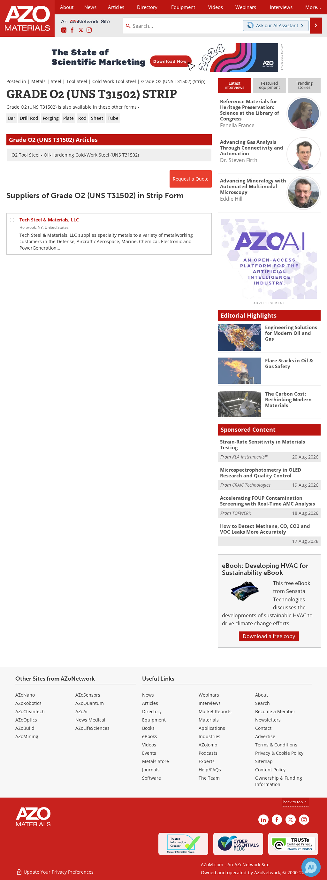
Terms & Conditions (276, 745)
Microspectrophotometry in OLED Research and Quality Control (260, 473)
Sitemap (264, 761)
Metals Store (155, 761)
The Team (209, 778)
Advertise (265, 736)
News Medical (90, 720)
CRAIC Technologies (251, 485)
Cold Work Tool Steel (114, 81)
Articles (150, 703)
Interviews (210, 703)
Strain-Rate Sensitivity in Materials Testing (262, 444)
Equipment (154, 720)
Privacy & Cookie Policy (279, 753)
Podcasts (208, 753)
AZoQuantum (89, 703)
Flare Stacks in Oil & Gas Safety (289, 363)
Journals (151, 770)
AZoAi (81, 711)
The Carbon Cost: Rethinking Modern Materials (288, 399)
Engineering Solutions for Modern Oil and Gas (291, 333)
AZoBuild (24, 728)
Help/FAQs (210, 770)
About (261, 695)
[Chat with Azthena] (311, 867)
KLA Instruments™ (250, 457)
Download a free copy (269, 636)
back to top (293, 802)
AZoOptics (26, 720)
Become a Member (275, 711)
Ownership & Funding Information (278, 781)
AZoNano (25, 695)
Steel (56, 81)
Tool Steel (76, 81)
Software (151, 778)
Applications (212, 728)
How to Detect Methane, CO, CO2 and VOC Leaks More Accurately (265, 529)
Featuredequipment (269, 85)
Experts (207, 761)
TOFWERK (241, 513)
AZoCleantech (30, 711)
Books (148, 728)
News (148, 695)
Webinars (209, 695)
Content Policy (270, 770)
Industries (209, 736)
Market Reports (215, 711)
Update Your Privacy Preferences (58, 872)
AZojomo (208, 745)
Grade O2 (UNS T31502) (166, 81)
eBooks (149, 736)
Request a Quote (191, 179)
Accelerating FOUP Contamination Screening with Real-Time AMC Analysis (267, 501)
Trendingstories (304, 85)
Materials (209, 720)
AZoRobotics (28, 703)
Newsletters (268, 720)
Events (149, 753)
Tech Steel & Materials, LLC (49, 220)
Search (262, 703)
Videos (149, 745)
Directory (147, 7)
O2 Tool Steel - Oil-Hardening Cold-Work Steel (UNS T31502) (75, 155)
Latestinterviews (234, 85)
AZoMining (26, 736)
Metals (38, 81)
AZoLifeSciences (92, 728)
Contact (263, 728)
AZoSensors (87, 695)
